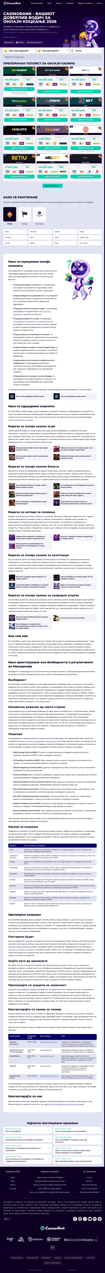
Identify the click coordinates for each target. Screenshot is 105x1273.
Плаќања (69, 3)
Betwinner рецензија (19, 92)
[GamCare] (35, 1243)
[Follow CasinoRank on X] (84, 1223)
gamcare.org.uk (45, 1066)
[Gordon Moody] (53, 1243)
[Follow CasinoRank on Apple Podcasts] (99, 1223)
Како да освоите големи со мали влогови (49, 1189)
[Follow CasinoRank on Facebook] (74, 1223)
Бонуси (59, 3)
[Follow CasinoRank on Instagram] (79, 1223)
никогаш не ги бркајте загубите (21, 950)
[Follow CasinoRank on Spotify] (94, 1223)
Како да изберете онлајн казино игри (49, 1185)
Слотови (12, 1192)
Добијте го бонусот (19, 89)
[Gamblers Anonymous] (20, 1243)
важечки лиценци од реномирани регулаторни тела (39, 741)
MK (6, 1223)
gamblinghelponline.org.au (49, 1076)
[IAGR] (10, 1243)
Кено (12, 1185)
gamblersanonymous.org (48, 1042)
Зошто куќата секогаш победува (49, 1181)
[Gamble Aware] (81, 1243)
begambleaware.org (47, 1056)
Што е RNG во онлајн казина (49, 1192)
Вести (99, 3)
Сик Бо (12, 1189)
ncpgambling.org (46, 1050)
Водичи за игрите (85, 3)
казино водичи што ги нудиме (20, 420)
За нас (89, 1181)
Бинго (12, 1181)
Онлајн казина (37, 3)
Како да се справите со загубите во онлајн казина (49, 1196)
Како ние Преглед (89, 1189)
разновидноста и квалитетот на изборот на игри (33, 321)
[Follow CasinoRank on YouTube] (89, 1223)
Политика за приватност (89, 1196)
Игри (49, 3)
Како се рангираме (89, 1192)
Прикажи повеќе (51, 186)
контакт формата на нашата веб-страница (67, 1104)
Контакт (89, 1185)
